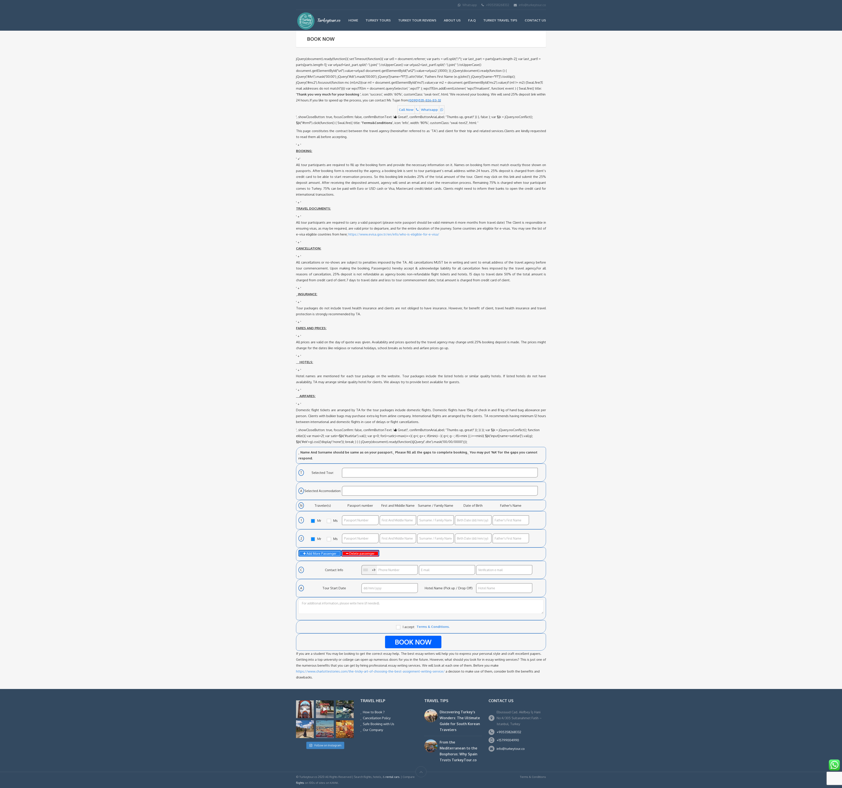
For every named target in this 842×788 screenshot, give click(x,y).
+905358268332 (497, 5)
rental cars (392, 777)
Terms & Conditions (533, 777)
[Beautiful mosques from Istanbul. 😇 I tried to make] (305, 709)
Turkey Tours (378, 20)
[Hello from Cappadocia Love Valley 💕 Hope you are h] (305, 729)
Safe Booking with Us (378, 724)
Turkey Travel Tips (500, 20)
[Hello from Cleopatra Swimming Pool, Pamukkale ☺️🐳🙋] (345, 709)
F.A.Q (472, 20)
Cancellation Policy (377, 718)
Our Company (373, 730)
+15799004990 (508, 740)
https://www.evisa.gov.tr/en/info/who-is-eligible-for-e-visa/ (393, 234)
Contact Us (535, 20)
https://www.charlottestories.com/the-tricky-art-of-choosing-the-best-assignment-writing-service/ (370, 671)
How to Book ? (374, 712)
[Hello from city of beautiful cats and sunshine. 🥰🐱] (325, 729)
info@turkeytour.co (532, 5)
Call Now (406, 110)
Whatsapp (469, 5)
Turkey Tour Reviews (417, 20)
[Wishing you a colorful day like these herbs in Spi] (345, 729)
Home (353, 20)
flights (300, 782)
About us (452, 20)
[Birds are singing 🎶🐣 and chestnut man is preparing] (325, 709)
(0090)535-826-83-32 (424, 100)
